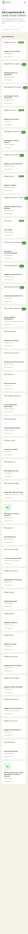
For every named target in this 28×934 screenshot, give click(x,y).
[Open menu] (24, 2)
